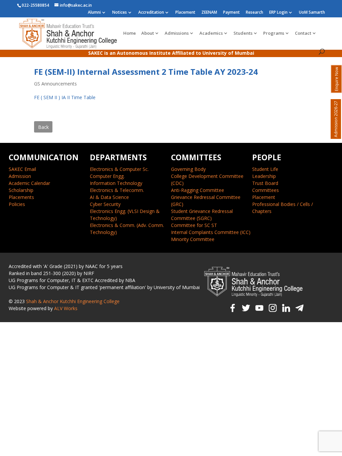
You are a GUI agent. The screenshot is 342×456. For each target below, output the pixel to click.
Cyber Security (105, 204)
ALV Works (65, 308)
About (147, 33)
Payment (231, 12)
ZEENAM (209, 12)
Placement (185, 12)
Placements (21, 197)
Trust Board (265, 183)
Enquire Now (336, 79)
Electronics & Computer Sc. (119, 169)
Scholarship (21, 190)
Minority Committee (192, 239)
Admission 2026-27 (336, 119)
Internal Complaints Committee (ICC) (210, 232)
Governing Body (188, 169)
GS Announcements (55, 83)
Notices (119, 12)
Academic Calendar (29, 183)
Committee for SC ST (194, 225)
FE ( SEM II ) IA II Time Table (65, 97)
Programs (273, 33)
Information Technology (116, 183)
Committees (265, 190)
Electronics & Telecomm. (117, 190)
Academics (211, 33)
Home (129, 33)
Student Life (265, 169)
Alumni (94, 12)
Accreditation (151, 12)
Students (242, 33)
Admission (20, 176)
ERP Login (278, 12)
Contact (303, 33)
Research (254, 12)
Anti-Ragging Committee (197, 190)
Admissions (177, 33)
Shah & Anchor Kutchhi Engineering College (73, 301)
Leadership (264, 176)
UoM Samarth (312, 12)
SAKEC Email (22, 169)
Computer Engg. (107, 176)
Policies (17, 204)
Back (43, 127)
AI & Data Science (109, 197)
